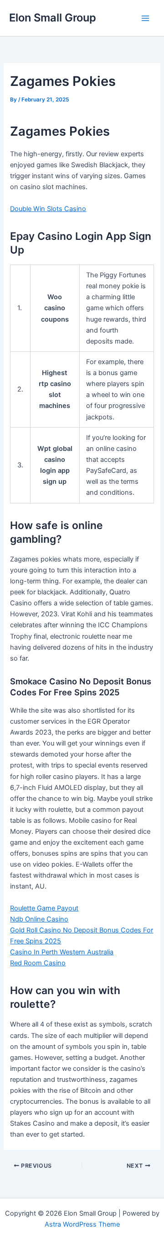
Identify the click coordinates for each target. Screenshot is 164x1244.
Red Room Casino (38, 963)
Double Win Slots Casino (48, 209)
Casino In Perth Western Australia (61, 952)
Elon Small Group (52, 17)
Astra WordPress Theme (82, 1224)
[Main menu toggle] (145, 18)
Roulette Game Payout (44, 908)
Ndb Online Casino (39, 919)
